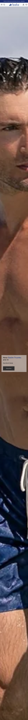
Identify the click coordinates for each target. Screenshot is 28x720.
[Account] (23, 4)
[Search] (5, 4)
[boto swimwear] (14, 4)
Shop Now (8, 369)
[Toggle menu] (1, 4)
